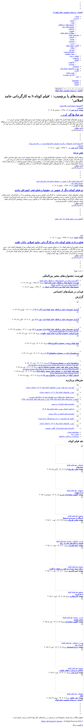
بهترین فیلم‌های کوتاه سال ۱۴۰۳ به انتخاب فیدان (56, 423)
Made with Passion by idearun (51, 721)
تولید (72, 23)
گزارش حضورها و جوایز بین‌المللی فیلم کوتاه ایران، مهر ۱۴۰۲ (57, 319)
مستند (72, 39)
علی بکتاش (74, 698)
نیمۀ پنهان (79, 467)
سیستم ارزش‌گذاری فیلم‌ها (69, 436)
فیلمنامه (76, 66)
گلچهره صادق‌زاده (71, 495)
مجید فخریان (73, 545)
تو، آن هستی (78, 493)
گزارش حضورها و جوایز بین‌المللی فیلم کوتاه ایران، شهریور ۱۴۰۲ (55, 329)
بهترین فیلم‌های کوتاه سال (69, 69)
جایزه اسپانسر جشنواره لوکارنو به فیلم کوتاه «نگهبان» (59, 333)
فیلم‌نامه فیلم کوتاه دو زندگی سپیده (61, 414)
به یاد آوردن (79, 594)
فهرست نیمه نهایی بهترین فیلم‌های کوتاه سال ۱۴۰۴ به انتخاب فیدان (50, 387)
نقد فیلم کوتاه (74, 35)
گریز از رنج (79, 645)
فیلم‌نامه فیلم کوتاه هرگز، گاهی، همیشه (59, 428)
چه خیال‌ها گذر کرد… (71, 114)
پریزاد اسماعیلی (72, 647)
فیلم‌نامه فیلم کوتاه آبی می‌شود (63, 404)
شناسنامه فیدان (73, 432)
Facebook (75, 80)
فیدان (77, 16)
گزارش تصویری (68, 75)
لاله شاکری (74, 596)
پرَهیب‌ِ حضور (78, 620)
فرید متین (74, 110)
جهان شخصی (69, 54)
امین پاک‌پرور (73, 571)
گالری (76, 71)
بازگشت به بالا (78, 725)
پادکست (71, 62)
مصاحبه (71, 64)
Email (77, 84)
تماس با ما (75, 434)
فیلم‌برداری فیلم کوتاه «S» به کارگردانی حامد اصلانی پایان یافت (49, 242)
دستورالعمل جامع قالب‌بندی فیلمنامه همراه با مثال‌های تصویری (51, 397)
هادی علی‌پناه (73, 469)
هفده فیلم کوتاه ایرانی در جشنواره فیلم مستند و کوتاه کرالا (58, 371)
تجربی (72, 43)
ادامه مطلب (78, 128)
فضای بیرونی (74, 56)
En (54, 12)
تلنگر (81, 696)
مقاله (72, 48)
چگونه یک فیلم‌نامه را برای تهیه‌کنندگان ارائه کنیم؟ (56, 419)
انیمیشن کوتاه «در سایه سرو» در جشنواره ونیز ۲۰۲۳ (60, 375)
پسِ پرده (78, 152)
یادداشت (76, 58)
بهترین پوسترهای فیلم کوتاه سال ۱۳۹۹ (35, 399)
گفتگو (77, 60)
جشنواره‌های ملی (68, 27)
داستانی (71, 37)
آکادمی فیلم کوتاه (72, 46)
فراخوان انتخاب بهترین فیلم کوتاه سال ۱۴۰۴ (58, 409)
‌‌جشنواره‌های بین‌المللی (66, 25)
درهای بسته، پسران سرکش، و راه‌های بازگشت (66, 569)
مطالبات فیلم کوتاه (67, 33)
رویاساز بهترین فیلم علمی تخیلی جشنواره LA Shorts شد (58, 367)
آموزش (71, 50)
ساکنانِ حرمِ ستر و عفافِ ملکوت (71, 670)
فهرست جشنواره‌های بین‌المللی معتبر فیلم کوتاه (61, 283)
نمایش (72, 20)
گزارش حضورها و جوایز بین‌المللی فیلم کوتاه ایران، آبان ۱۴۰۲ (57, 309)
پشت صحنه (70, 73)
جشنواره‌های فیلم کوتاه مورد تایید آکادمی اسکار (62, 287)
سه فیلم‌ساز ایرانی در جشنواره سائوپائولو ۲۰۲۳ (62, 353)
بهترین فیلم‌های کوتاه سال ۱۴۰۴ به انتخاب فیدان (56, 392)
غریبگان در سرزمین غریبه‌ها (73, 518)
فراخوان (71, 29)
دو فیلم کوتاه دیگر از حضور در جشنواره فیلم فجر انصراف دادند (49, 190)
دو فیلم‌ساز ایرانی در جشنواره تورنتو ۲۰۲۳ (63, 363)
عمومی (71, 31)
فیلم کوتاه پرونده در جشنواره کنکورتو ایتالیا (63, 343)
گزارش (76, 18)
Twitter (76, 82)
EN (77, 77)
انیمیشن (71, 41)
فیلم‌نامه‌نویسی (69, 52)
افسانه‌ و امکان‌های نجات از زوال (71, 543)
